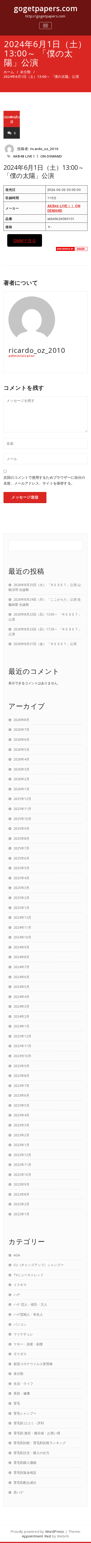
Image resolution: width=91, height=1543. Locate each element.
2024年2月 (21, 1016)
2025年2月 (21, 897)
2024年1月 (21, 1026)
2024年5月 (21, 986)
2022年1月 (21, 1214)
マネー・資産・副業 (28, 1344)
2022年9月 (21, 1184)
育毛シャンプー (25, 1413)
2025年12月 (22, 798)
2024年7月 (21, 967)
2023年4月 (21, 1115)
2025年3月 (21, 887)
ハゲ (17, 1294)
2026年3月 (21, 769)
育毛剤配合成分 (25, 1482)
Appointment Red (36, 1536)
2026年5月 (21, 749)
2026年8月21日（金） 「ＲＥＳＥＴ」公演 (45, 644)
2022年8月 (21, 1194)
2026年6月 (21, 739)
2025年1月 (21, 907)
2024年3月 (21, 1006)
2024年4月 (21, 996)
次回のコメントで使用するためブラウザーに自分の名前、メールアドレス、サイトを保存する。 (44, 480)
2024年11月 (22, 927)
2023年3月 (21, 1125)
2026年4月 (21, 759)
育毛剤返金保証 (25, 1472)
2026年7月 (21, 729)
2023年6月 (21, 1095)
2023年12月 (22, 1036)
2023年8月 (21, 1075)
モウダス (20, 1354)
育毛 (17, 1403)
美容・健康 (22, 1393)
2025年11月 (22, 808)
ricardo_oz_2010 (44, 148)
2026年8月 (21, 719)
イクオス (20, 1284)
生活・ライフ (23, 1383)
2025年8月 (21, 838)
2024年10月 (22, 937)
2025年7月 (21, 848)
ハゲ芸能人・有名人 (28, 1314)
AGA (17, 1255)
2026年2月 (21, 779)
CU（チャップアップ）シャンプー (39, 1265)
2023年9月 (21, 1066)
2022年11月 (22, 1164)
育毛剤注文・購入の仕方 (31, 1453)
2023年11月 (22, 1046)
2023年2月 (21, 1135)
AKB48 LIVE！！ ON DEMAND (37, 156)
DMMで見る (24, 240)
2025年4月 (21, 878)
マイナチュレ (23, 1334)
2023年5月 (21, 1105)
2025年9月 (21, 828)
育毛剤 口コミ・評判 (29, 1423)
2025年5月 (21, 868)
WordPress (54, 1531)
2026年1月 (21, 789)
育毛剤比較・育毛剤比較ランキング (40, 1443)
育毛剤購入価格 (25, 1462)
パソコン (20, 1324)
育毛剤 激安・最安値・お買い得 (37, 1433)
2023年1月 (21, 1145)
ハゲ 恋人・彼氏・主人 (30, 1304)
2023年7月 (21, 1085)
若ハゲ (18, 1492)
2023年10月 (22, 1056)
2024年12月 (22, 917)
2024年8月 (21, 957)
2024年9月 (21, 947)
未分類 (25, 71)
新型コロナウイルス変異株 (33, 1364)
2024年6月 (21, 977)
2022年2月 (21, 1204)
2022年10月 (22, 1174)
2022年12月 (22, 1155)
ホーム (9, 71)
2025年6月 (21, 858)
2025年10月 (22, 818)
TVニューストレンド (29, 1275)
